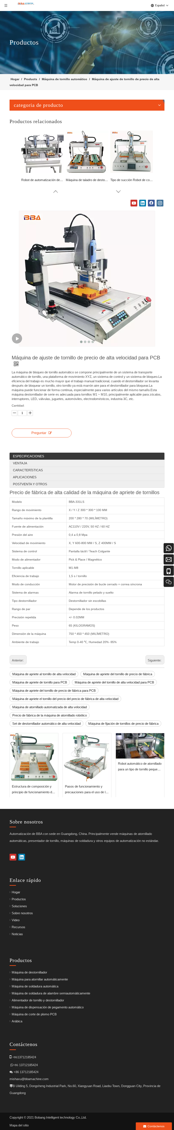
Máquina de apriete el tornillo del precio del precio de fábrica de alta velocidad (65, 699)
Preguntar (38, 433)
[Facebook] (151, 203)
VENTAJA (20, 463)
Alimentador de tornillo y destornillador (38, 1000)
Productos (19, 899)
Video (16, 920)
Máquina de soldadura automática (35, 986)
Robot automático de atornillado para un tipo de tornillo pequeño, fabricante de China (140, 767)
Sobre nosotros (22, 913)
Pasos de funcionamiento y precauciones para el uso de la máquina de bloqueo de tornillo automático (86, 790)
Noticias (17, 934)
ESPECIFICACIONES (28, 456)
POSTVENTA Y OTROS (30, 484)
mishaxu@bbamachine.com (29, 1079)
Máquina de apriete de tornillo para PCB (39, 682)
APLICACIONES (24, 477)
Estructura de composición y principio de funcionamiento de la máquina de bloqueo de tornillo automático (33, 790)
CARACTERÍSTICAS (28, 470)
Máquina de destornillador (29, 972)
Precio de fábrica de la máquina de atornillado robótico (49, 715)
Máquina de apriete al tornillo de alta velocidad (44, 674)
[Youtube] (133, 203)
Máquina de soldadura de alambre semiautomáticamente (51, 993)
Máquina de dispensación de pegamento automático (48, 1007)
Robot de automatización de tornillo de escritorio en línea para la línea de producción (42, 180)
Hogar (16, 892)
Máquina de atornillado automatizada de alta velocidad (49, 707)
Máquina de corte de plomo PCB (34, 1014)
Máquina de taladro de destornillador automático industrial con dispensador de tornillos (87, 180)
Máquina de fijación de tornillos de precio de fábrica (123, 723)
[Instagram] (160, 203)
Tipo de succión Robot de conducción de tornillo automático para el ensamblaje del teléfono (131, 180)
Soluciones (19, 906)
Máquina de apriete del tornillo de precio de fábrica (117, 674)
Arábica (17, 1021)
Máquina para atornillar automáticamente (40, 979)
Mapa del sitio (19, 1125)
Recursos (18, 927)
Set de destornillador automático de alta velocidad (46, 723)
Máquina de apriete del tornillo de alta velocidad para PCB (114, 682)
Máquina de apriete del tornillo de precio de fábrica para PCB (54, 690)
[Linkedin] (142, 203)
